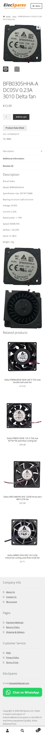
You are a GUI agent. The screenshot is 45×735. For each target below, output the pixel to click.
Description (8, 151)
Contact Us (11, 597)
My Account (7, 730)
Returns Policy (13, 627)
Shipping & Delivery (15, 632)
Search (22, 730)
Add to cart (21, 116)
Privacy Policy (12, 657)
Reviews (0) (8, 166)
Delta (9, 139)
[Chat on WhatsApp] (22, 692)
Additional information (13, 158)
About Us (10, 592)
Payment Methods (14, 622)
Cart (35, 728)
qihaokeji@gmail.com (19, 683)
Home (8, 16)
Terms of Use (12, 662)
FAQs (8, 652)
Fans (14, 16)
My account (11, 601)
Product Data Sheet (15, 128)
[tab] (22, 151)
